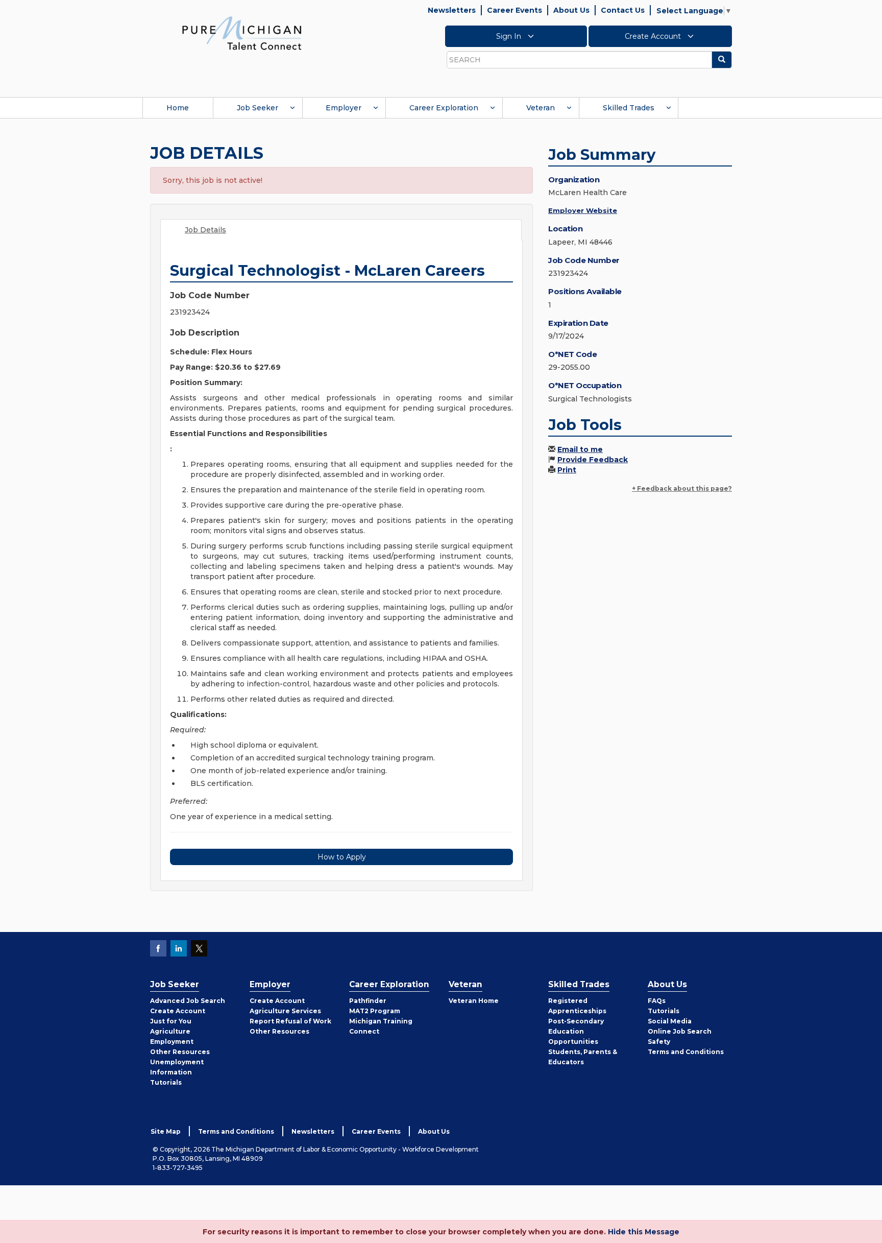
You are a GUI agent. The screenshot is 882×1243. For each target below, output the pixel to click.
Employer (343, 107)
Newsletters (452, 10)
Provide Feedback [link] (592, 459)
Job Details (205, 229)
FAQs (657, 1001)
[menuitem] (177, 108)
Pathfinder (367, 1001)
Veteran (540, 107)
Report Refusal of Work (290, 1021)
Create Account (654, 36)
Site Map (166, 1131)
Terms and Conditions (686, 1052)
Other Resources (180, 1052)
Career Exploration (443, 107)
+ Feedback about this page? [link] (682, 488)
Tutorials (166, 1082)
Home (177, 107)
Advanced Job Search (187, 1001)
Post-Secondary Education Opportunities (576, 1031)
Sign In (509, 36)
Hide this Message (643, 1231)
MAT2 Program (374, 1011)
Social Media (670, 1021)
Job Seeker (257, 107)
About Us (571, 10)
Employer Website (582, 210)
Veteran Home (474, 1001)
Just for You (170, 1021)
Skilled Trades (628, 107)
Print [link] (566, 469)
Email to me (580, 449)
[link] (242, 32)
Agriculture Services (285, 1011)
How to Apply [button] (341, 857)
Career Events (514, 10)
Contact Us (623, 10)
